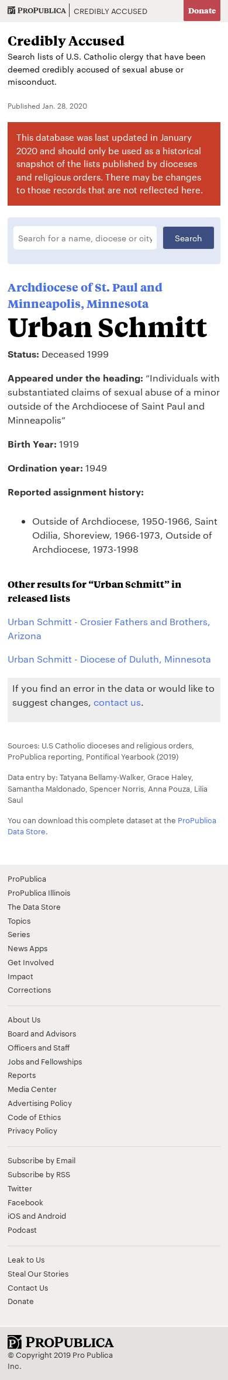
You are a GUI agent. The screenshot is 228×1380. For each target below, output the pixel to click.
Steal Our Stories (38, 1273)
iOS (14, 1215)
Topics (19, 920)
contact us (117, 702)
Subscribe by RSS (39, 1174)
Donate (202, 10)
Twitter (20, 1188)
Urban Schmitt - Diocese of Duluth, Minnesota (109, 659)
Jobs (16, 1061)
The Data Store (34, 906)
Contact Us (28, 1287)
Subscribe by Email (41, 1159)
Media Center (32, 1088)
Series (19, 933)
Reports (22, 1074)
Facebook (25, 1202)
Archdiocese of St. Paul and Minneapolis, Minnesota (85, 295)
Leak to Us (26, 1259)
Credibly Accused (110, 10)
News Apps (27, 947)
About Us (24, 1019)
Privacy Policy (32, 1130)
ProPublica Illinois (39, 892)
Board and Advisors (42, 1033)
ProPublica (27, 878)
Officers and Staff (39, 1047)
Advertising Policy (40, 1102)
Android (51, 1215)
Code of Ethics (34, 1116)
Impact (20, 975)
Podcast (22, 1229)
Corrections (29, 989)
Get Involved (31, 961)
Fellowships (61, 1061)
